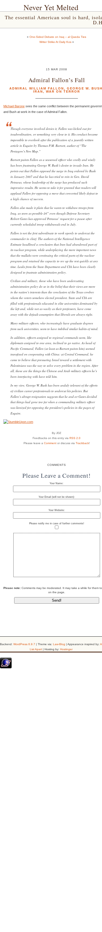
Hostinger (66, 649)
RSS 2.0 (74, 438)
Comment (50, 443)
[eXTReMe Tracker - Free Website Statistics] (6, 667)
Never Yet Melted (51, 7)
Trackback (82, 443)
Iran (38, 91)
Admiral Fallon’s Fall (56, 80)
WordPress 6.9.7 (24, 644)
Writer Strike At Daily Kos (55, 41)
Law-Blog (59, 644)
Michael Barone (14, 106)
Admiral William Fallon (36, 88)
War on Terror (63, 91)
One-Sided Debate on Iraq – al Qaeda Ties (57, 36)
